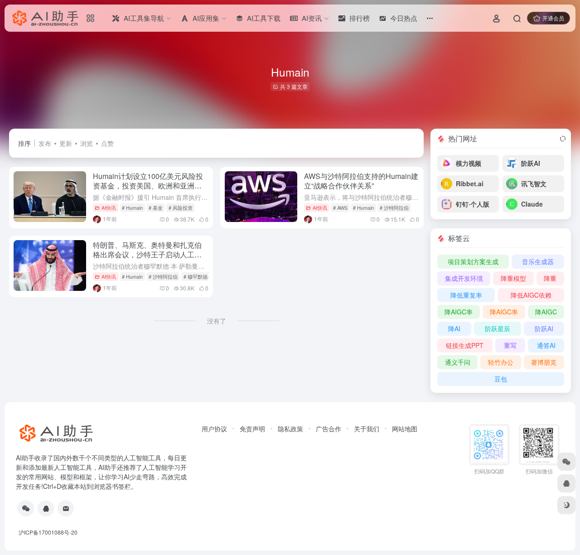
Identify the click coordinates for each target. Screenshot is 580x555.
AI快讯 (109, 207)
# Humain (132, 207)
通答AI (546, 345)
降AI (454, 328)
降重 (550, 278)
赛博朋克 (543, 362)
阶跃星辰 (497, 328)
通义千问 (457, 362)
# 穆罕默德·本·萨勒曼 (207, 276)
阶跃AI (544, 328)
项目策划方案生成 (473, 261)
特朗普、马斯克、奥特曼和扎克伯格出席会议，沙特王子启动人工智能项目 (147, 254)
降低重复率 (466, 294)
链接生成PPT (464, 345)
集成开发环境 (464, 278)
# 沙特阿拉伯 (394, 207)
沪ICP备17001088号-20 (48, 532)
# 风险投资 (181, 207)
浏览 (86, 143)
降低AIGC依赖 (531, 294)
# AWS (340, 207)
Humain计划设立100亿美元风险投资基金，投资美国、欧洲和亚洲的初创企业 (148, 185)
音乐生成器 (538, 261)
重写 (510, 345)
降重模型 (513, 278)
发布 (45, 143)
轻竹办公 (500, 362)
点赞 (107, 143)
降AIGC (546, 311)
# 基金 (156, 207)
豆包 (500, 378)
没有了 (216, 320)
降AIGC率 (459, 311)
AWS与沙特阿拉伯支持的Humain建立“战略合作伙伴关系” (361, 181)
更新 (65, 143)
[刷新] (562, 138)
